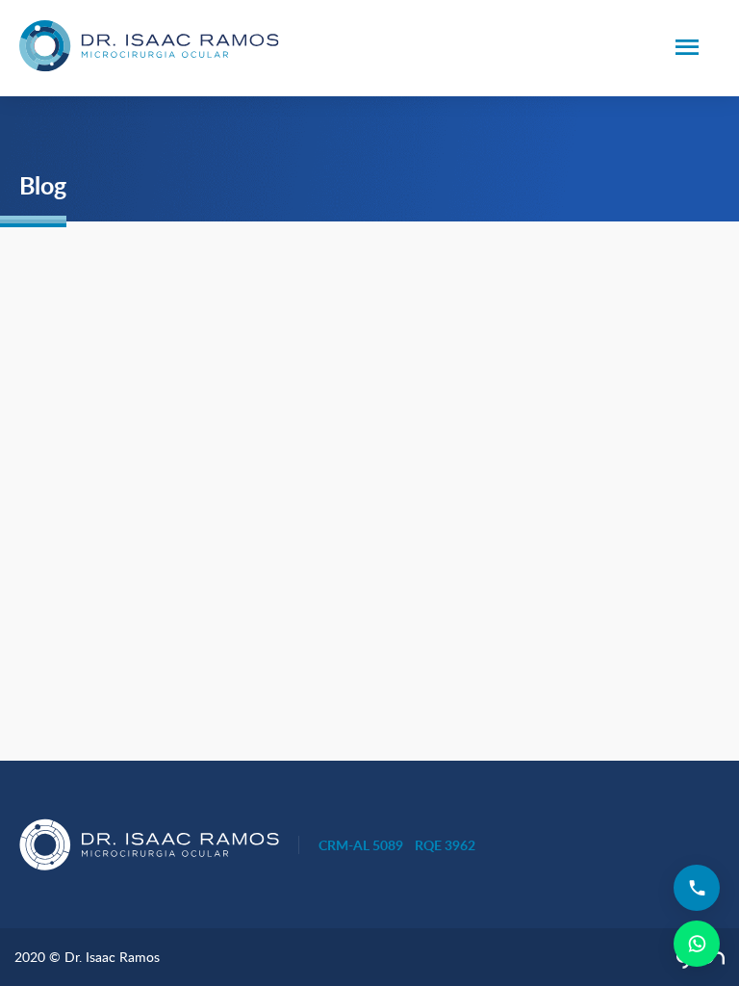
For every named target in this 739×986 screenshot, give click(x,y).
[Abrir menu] (687, 48)
